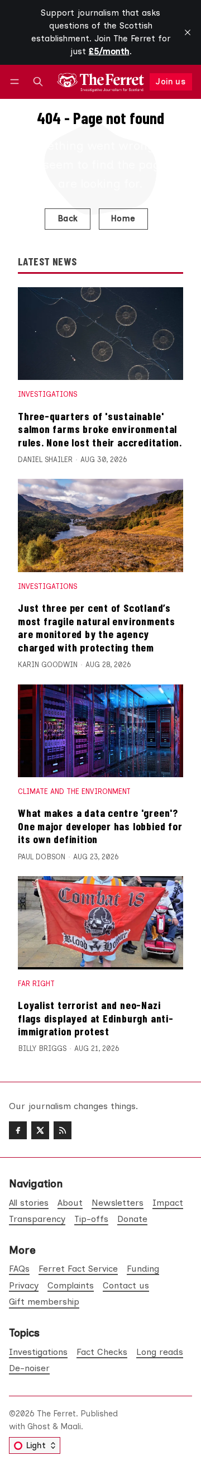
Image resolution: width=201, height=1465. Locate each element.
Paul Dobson (41, 857)
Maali (70, 1426)
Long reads (159, 1352)
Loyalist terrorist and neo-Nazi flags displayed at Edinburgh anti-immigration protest (96, 1018)
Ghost (38, 1426)
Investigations (47, 394)
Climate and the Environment (74, 791)
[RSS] (62, 1130)
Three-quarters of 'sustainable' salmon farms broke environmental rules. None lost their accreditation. (100, 429)
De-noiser (29, 1368)
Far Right (36, 983)
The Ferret (56, 1414)
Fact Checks (101, 1352)
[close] (188, 32)
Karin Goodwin (48, 664)
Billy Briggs (42, 1048)
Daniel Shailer (45, 459)
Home (123, 218)
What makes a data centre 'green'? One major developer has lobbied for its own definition (100, 825)
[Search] (37, 81)
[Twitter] (40, 1130)
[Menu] (16, 81)
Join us (170, 82)
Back (68, 218)
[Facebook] (18, 1130)
